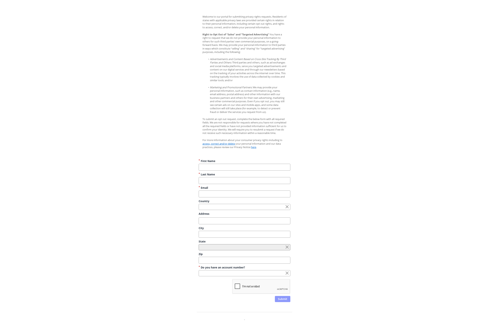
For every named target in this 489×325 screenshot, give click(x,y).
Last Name (207, 174)
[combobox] (244, 207)
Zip (201, 254)
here (253, 147)
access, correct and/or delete (218, 143)
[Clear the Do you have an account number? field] (287, 273)
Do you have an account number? (222, 267)
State (202, 241)
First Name (207, 161)
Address (204, 214)
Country (204, 201)
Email (204, 188)
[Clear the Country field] (287, 207)
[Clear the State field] (287, 247)
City (201, 228)
